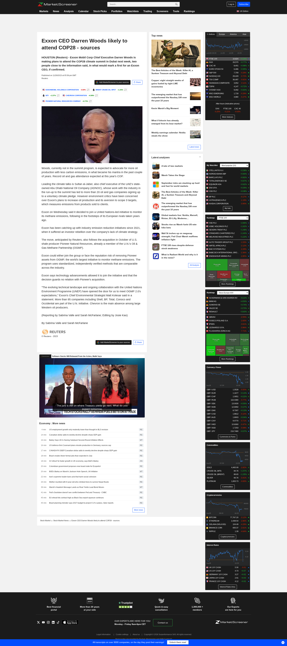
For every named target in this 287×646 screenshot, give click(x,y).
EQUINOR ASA (215, 184)
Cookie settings (122, 634)
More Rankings (227, 284)
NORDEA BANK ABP (217, 174)
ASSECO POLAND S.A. (218, 321)
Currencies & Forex (227, 437)
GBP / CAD (211, 414)
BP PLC (212, 197)
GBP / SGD (211, 428)
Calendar (83, 11)
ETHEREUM (214, 521)
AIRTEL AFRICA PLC (217, 246)
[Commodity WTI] (57, 95)
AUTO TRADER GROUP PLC (221, 242)
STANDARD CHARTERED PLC (222, 233)
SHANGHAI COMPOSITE (219, 83)
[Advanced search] (176, 4)
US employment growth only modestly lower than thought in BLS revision (78, 430)
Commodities (212, 445)
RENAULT (213, 312)
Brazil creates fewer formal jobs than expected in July (70, 456)
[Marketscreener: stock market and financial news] (57, 4)
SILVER (210, 478)
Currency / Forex (214, 367)
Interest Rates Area (227, 587)
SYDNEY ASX (214, 90)
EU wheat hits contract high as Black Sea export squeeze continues (76, 498)
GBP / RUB (211, 400)
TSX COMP (213, 80)
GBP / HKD (211, 424)
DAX (211, 62)
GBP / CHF (211, 397)
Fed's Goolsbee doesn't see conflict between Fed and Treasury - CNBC (78, 492)
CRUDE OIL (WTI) (214, 471)
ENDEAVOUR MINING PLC (220, 256)
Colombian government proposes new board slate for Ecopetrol (75, 466)
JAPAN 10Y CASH (216, 578)
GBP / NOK (211, 407)
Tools (176, 11)
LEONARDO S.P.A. (216, 328)
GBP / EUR (211, 393)
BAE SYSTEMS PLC (217, 249)
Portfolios (116, 11)
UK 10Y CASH (215, 567)
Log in (231, 4)
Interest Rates (213, 545)
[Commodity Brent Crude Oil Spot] (125, 90)
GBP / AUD (211, 417)
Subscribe (243, 4)
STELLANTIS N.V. (216, 170)
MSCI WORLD (215, 97)
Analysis (69, 11)
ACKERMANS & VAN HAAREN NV (223, 298)
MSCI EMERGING (216, 93)
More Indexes (227, 117)
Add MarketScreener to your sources (114, 82)
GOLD (209, 467)
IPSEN (212, 324)
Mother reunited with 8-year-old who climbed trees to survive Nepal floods (79, 482)
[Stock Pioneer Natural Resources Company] (89, 101)
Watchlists (133, 11)
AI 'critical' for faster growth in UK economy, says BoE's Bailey (74, 461)
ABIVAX (212, 317)
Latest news (194, 147)
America (233, 34)
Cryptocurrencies (214, 495)
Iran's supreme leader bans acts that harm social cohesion (72, 477)
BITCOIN (212, 517)
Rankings (189, 11)
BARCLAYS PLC (216, 177)
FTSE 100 (213, 59)
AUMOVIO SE (214, 305)
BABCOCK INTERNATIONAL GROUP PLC (224, 253)
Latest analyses (160, 157)
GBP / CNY (211, 421)
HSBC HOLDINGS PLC (218, 226)
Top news (157, 35)
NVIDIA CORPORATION (219, 204)
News (56, 11)
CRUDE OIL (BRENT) (215, 474)
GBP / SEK (211, 404)
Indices (212, 34)
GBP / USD (211, 390)
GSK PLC (213, 191)
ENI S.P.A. (213, 188)
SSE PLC (213, 223)
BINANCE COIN (215, 528)
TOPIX (211, 86)
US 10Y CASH (215, 571)
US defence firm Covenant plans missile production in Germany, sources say (80, 445)
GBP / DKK (211, 410)
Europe (222, 34)
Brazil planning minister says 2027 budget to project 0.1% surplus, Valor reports (81, 503)
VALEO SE (213, 308)
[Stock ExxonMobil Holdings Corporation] (87, 90)
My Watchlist (212, 165)
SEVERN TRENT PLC (218, 230)
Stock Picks (100, 11)
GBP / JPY (211, 431)
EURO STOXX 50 (216, 69)
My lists (228, 208)
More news (138, 510)
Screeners (162, 11)
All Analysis (194, 265)
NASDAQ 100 (214, 76)
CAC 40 (212, 66)
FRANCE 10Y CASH (217, 581)
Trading (147, 11)
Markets (43, 11)
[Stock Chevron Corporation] (96, 95)
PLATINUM (211, 481)
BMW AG (212, 301)
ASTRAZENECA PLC (217, 200)
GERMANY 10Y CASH (218, 574)
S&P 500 (212, 73)
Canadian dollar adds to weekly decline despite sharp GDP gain (75, 435)
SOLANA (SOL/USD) (217, 524)
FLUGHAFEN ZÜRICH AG (219, 331)
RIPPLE (212, 531)
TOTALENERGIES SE (218, 181)
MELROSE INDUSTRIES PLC (221, 237)
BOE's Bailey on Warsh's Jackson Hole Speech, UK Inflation (73, 471)
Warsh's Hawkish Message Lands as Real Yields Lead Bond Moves (76, 487)
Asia (244, 34)
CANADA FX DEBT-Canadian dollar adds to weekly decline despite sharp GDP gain (83, 451)
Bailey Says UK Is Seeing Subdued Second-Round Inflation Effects (76, 440)
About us (136, 634)
